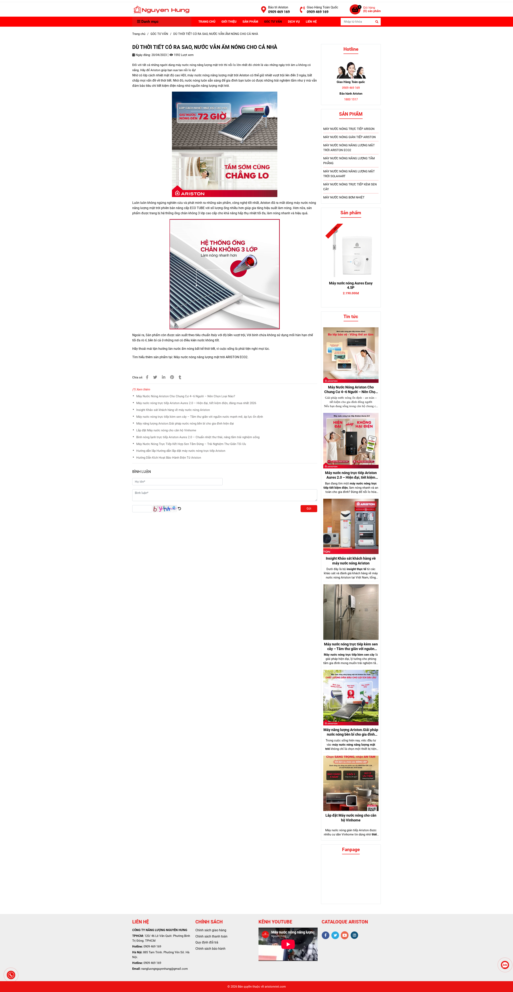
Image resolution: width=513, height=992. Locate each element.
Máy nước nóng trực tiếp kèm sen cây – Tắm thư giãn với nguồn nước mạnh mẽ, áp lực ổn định (199, 417)
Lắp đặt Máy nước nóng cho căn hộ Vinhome (166, 430)
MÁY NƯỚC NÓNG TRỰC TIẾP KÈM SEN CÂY (350, 187)
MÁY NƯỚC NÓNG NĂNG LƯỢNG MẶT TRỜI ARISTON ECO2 (349, 148)
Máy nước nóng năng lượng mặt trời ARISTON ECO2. (211, 357)
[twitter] (335, 935)
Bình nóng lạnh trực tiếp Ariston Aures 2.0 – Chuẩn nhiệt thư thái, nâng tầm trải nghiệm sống (198, 437)
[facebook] (325, 935)
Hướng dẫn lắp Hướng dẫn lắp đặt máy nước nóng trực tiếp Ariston (180, 451)
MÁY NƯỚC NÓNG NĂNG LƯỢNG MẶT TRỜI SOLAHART (349, 174)
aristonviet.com (275, 986)
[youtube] (345, 935)
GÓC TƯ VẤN (273, 21)
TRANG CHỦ (206, 21)
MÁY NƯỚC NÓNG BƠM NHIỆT (344, 197)
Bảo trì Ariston (278, 7)
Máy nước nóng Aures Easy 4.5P (351, 285)
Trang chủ (138, 34)
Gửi (309, 508)
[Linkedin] (163, 377)
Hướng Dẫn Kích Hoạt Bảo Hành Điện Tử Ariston (168, 457)
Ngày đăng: (143, 55)
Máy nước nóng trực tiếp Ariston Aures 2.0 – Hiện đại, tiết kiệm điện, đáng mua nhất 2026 (196, 403)
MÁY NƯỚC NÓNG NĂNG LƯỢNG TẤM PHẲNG (349, 161)
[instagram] (354, 935)
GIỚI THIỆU (228, 21)
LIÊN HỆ (311, 21)
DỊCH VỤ (294, 21)
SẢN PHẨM (250, 21)
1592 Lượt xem (183, 55)
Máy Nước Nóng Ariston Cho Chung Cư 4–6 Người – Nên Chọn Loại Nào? (185, 396)
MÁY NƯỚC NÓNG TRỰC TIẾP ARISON (349, 129)
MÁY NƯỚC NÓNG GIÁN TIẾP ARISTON (349, 137)
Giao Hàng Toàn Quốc (322, 7)
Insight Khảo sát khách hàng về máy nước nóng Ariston (173, 410)
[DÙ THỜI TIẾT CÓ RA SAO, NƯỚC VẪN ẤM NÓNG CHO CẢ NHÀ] (161, 9)
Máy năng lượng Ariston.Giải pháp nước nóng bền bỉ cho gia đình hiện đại (185, 423)
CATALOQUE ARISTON (345, 921)
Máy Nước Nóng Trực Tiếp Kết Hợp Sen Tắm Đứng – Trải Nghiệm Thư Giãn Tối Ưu (191, 444)
